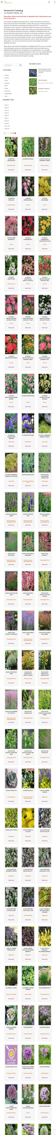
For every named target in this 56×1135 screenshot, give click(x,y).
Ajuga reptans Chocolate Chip (28, 909)
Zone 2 (7, 105)
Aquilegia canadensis (44, 88)
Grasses (7, 83)
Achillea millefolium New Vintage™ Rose (11, 318)
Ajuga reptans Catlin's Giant (11, 909)
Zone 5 (7, 113)
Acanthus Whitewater (11, 159)
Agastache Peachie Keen (11, 594)
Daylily (7, 78)
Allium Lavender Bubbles (11, 1028)
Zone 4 (7, 110)
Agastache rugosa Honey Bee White (28, 752)
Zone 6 (7, 115)
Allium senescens (44, 1106)
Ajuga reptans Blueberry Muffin (11, 870)
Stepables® (8, 93)
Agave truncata (11, 790)
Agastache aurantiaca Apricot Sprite (28, 673)
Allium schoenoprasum (28, 1107)
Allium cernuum (45, 1067)
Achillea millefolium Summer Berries (11, 397)
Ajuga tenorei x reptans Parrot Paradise (45, 910)
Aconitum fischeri (28, 435)
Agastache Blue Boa (28, 515)
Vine (6, 96)
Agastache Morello (44, 554)
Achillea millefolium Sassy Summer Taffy (44, 357)
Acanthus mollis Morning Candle (44, 159)
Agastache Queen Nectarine (44, 633)
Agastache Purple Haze (28, 633)
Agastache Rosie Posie (11, 673)
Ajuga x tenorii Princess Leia (11, 949)
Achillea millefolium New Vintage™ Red (45, 279)
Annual (7, 75)
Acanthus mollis (28, 159)
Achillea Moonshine (44, 199)
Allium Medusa (27, 1027)
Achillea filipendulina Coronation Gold (44, 239)
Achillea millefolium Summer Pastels (33, 396)
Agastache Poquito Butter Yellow (45, 594)
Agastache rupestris (44, 751)
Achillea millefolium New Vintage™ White (45, 318)
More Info (11, 169)
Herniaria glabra (42, 80)
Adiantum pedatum (28, 475)
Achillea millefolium (11, 278)
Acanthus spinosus (11, 199)
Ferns (6, 80)
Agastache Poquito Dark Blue (11, 633)
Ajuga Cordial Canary (44, 791)
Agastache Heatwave (11, 554)
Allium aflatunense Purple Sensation (28, 1067)
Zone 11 (7, 128)
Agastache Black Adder (11, 515)
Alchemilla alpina (11, 988)
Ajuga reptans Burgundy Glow (45, 870)
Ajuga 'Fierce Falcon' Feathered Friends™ (28, 950)
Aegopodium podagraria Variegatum (45, 476)
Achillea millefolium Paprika (11, 357)
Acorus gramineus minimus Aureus (45, 436)
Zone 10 (7, 126)
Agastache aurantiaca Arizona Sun (45, 673)
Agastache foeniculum (28, 712)
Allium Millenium (45, 1027)
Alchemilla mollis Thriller (28, 988)
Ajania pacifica (28, 790)
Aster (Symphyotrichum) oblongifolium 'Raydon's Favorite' (44, 70)
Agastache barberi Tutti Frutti (11, 712)
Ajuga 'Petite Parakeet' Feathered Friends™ (45, 950)
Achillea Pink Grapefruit (11, 238)
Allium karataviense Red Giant (11, 1107)
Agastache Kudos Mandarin (28, 554)
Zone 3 (7, 107)
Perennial (7, 91)
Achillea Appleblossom (28, 199)
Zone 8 (7, 120)
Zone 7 (7, 118)
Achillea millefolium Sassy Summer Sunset (28, 357)
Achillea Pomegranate (28, 238)
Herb (6, 85)
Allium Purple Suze (11, 1067)
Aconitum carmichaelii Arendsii (11, 436)
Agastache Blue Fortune (45, 515)
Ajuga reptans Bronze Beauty (28, 870)
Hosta (6, 88)
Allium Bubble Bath (45, 988)
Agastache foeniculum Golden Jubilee (45, 713)
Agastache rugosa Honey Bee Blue (11, 752)
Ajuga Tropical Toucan (28, 830)
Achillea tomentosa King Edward (45, 397)
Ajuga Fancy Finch (11, 830)
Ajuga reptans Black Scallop (44, 830)
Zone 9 (7, 123)
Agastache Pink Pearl (28, 594)
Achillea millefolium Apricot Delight (28, 279)
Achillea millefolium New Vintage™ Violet (28, 318)
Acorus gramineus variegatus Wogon (11, 475)
